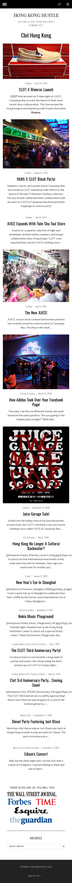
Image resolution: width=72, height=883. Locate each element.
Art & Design (29, 537)
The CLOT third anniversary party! (36, 650)
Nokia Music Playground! (36, 616)
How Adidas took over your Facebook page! (36, 402)
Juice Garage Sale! (36, 514)
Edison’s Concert (36, 754)
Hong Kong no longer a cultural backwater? (36, 545)
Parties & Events (27, 393)
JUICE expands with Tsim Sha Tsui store (36, 223)
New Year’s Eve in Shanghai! (36, 582)
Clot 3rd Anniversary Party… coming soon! (36, 682)
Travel (27, 576)
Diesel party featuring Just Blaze (36, 721)
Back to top (34, 875)
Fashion (28, 83)
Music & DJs (25, 644)
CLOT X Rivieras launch (36, 89)
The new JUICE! (36, 312)
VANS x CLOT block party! (36, 179)
